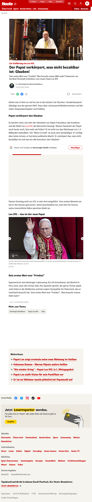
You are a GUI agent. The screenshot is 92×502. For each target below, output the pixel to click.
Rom (43, 311)
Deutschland (31, 437)
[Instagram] (27, 398)
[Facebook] (21, 94)
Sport (16, 9)
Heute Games (50, 451)
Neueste (84, 9)
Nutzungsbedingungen (68, 493)
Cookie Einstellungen (9, 497)
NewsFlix (59, 1)
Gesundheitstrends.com (20, 474)
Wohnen (61, 461)
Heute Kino (64, 451)
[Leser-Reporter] (69, 3)
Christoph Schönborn (17, 311)
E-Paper (33, 1)
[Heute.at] (7, 3)
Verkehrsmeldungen (77, 461)
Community (43, 9)
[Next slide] (82, 238)
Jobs (50, 1)
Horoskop (37, 451)
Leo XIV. (29, 126)
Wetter (76, 437)
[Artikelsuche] (75, 3)
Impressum (5, 493)
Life (34, 9)
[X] (21, 398)
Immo (42, 1)
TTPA (34, 493)
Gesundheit (50, 461)
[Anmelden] (80, 3)
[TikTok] (33, 398)
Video (76, 9)
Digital (27, 451)
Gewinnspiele (27, 461)
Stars (3, 451)
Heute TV (75, 451)
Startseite (4, 13)
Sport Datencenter (9, 461)
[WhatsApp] (17, 94)
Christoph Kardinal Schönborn (30, 84)
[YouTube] (38, 398)
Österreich (7, 9)
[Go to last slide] (9, 238)
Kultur (19, 451)
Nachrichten (45, 437)
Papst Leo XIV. (33, 311)
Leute (11, 451)
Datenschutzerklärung (47, 493)
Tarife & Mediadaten (21, 493)
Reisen (12, 465)
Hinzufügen (75, 148)
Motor (4, 465)
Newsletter (6, 441)
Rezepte (39, 461)
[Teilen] (26, 94)
